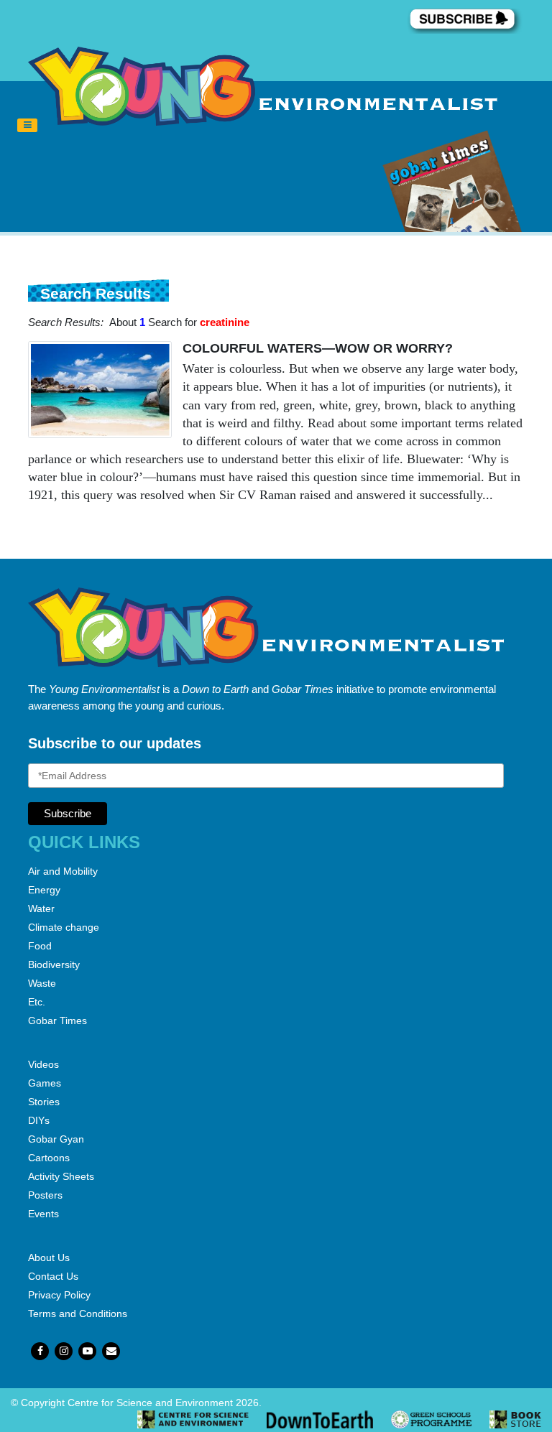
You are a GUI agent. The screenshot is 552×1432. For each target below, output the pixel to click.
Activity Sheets (61, 1176)
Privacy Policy (59, 1295)
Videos (43, 1064)
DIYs (39, 1120)
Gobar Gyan (56, 1139)
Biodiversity (54, 964)
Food (40, 946)
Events (43, 1213)
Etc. (36, 1002)
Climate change (63, 927)
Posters (45, 1195)
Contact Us (53, 1276)
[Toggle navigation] (27, 125)
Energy (44, 890)
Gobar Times (57, 1020)
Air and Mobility (63, 871)
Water (41, 908)
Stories (44, 1101)
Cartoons (49, 1157)
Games (44, 1083)
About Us (49, 1257)
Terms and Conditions (77, 1313)
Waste (42, 983)
